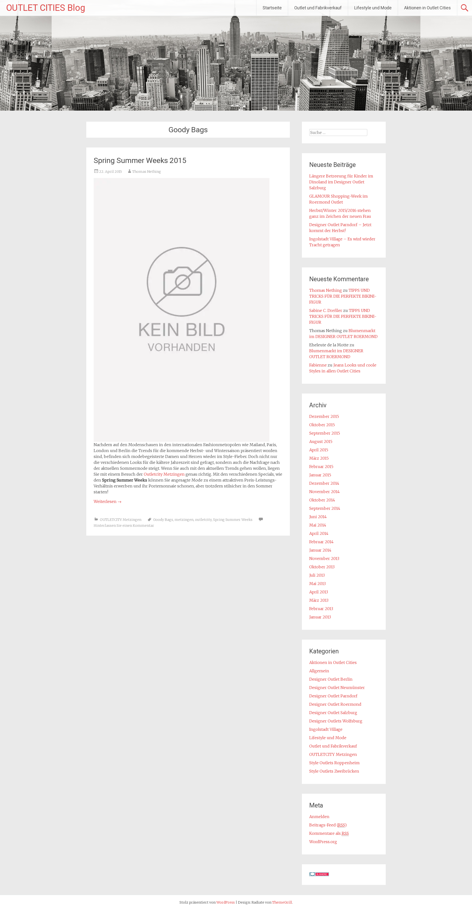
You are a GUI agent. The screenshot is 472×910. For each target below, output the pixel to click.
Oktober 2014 (322, 500)
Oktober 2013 (322, 566)
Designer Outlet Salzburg (333, 712)
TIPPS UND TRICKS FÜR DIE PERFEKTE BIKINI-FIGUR (342, 296)
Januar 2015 (320, 474)
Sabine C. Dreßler (325, 310)
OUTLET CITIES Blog (45, 8)
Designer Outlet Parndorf (333, 695)
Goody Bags (163, 519)
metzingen (184, 519)
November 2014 (324, 491)
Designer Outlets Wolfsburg (335, 721)
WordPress (225, 902)
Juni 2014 (318, 516)
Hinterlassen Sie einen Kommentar (124, 525)
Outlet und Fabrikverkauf (318, 7)
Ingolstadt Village (325, 729)
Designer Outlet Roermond (335, 704)
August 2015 (320, 441)
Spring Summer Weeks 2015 (140, 160)
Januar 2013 (320, 617)
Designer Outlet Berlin (331, 679)
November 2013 (324, 558)
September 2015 (324, 433)
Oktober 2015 (322, 424)
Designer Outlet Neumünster (337, 687)
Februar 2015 (321, 466)
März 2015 (319, 458)
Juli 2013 (317, 575)
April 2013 (318, 591)
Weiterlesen (107, 501)
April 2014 (318, 533)
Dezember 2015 (324, 416)
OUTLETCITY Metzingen (120, 519)
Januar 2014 (320, 550)
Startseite (272, 7)
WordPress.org (323, 841)
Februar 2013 (321, 608)
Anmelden (319, 816)
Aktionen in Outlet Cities (427, 7)
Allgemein (319, 670)
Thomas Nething (146, 171)
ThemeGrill (282, 902)
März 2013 (318, 600)
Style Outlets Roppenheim (334, 762)
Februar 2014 (321, 541)
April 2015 (318, 449)
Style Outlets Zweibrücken (334, 771)
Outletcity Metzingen (164, 474)
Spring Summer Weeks (232, 519)
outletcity (203, 519)
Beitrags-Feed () (328, 824)
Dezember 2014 (324, 483)
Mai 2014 (317, 525)
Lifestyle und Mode (373, 7)
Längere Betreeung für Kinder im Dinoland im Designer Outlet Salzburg (341, 182)
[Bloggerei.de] (319, 874)
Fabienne (318, 365)
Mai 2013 (317, 583)
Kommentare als (329, 833)
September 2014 (324, 508)
